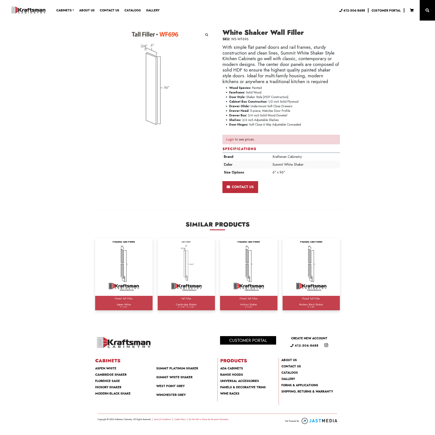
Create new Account (309, 338)
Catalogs (132, 10)
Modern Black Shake (113, 393)
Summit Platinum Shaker (177, 368)
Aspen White (105, 368)
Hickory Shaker (108, 387)
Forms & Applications (299, 385)
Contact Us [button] (242, 187)
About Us (87, 10)
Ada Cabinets (231, 368)
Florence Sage (107, 381)
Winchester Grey (171, 395)
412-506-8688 (353, 10)
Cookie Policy (180, 419)
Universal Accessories (239, 381)
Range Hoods (231, 374)
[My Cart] (411, 10)
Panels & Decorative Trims (243, 387)
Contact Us (109, 10)
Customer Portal (386, 10)
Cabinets (64, 10)
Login (230, 139)
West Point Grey (170, 386)
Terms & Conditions (162, 419)
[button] (207, 35)
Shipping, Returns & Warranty (307, 391)
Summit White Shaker (174, 377)
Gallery (153, 10)
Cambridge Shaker (111, 374)
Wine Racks (229, 393)
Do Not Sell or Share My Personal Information (209, 419)
